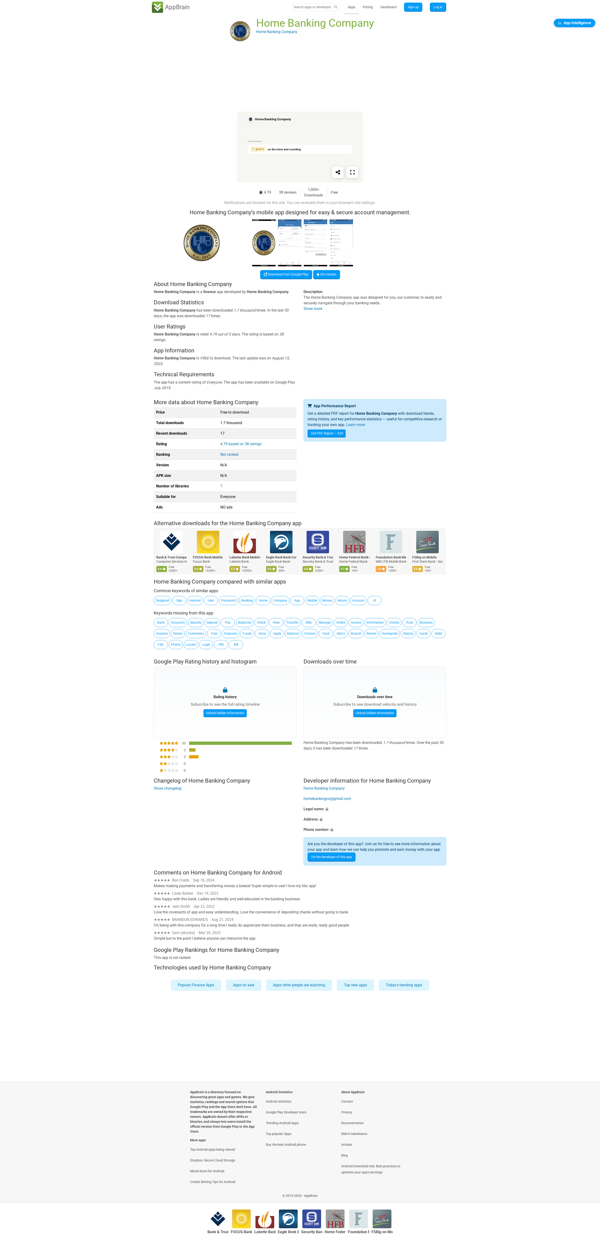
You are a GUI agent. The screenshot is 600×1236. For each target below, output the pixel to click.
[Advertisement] (294, 79)
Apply (277, 633)
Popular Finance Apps (196, 985)
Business (426, 622)
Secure (342, 600)
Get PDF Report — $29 (327, 433)
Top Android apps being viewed (212, 1149)
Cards (423, 633)
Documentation (352, 1123)
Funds (247, 633)
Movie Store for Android (207, 1171)
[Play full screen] (352, 172)
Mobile (312, 600)
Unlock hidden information (225, 713)
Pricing (368, 7)
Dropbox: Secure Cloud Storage (212, 1160)
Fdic (161, 644)
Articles (346, 1144)
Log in (438, 7)
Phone (175, 644)
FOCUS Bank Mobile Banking (208, 557)
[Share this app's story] (338, 172)
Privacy (346, 1112)
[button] (375, 809)
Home (263, 600)
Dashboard (388, 7)
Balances (244, 622)
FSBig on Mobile (424, 557)
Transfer (292, 622)
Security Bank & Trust (318, 557)
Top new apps (355, 985)
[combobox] (312, 7)
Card (325, 633)
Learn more (355, 424)
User (211, 600)
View (276, 622)
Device (178, 633)
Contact (310, 633)
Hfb (221, 644)
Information (375, 622)
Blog (344, 1155)
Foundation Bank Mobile (391, 557)
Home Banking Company (324, 788)
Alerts (341, 633)
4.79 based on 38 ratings (240, 444)
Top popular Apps (278, 1134)
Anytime (162, 633)
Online (340, 622)
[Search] (335, 7)
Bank (161, 622)
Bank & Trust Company (171, 557)
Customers (196, 633)
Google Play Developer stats (286, 1112)
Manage (325, 622)
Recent (372, 633)
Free (214, 633)
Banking (247, 600)
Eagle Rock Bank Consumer (281, 557)
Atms (262, 633)
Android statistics (278, 1101)
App (297, 600)
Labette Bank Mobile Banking (244, 557)
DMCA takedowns (354, 1134)
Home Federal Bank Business (354, 557)
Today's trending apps (404, 985)
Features (230, 633)
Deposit (212, 622)
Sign (179, 600)
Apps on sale (243, 985)
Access (356, 622)
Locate (191, 644)
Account (358, 600)
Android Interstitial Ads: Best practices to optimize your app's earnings (370, 1169)
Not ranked (229, 454)
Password (228, 600)
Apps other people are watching (299, 985)
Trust (409, 622)
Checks (394, 622)
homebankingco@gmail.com (327, 799)
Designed (162, 600)
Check (261, 622)
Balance (293, 633)
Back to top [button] (588, 1193)
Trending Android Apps (282, 1123)
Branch (356, 633)
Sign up (413, 7)
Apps (351, 7)
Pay (228, 622)
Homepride (390, 633)
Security (196, 622)
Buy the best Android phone (286, 1144)
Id (374, 600)
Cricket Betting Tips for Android (212, 1182)
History (408, 633)
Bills (309, 622)
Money (327, 600)
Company (280, 600)
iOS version (327, 274)
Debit (438, 633)
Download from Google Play (287, 274)
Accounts (178, 622)
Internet (195, 600)
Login (206, 644)
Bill (236, 644)
